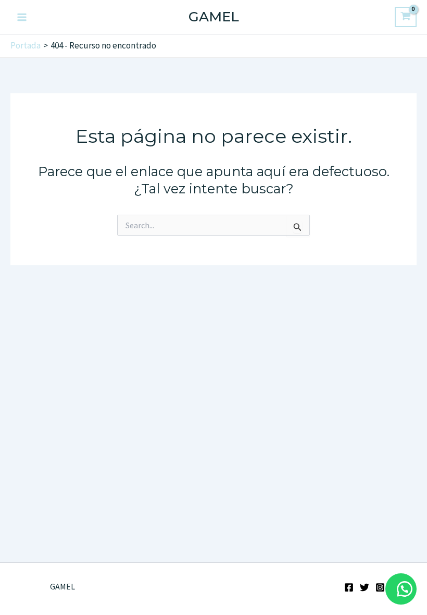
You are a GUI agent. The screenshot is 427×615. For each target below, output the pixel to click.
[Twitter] (364, 587)
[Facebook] (349, 587)
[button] (401, 589)
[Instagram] (380, 587)
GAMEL (214, 16)
